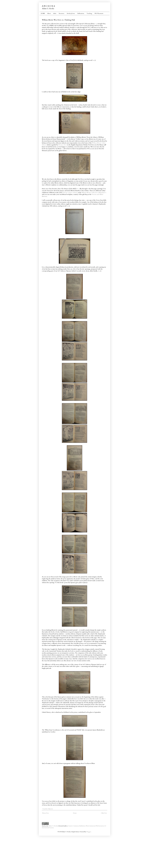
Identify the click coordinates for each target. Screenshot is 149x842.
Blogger (88, 832)
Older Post (104, 813)
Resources (61, 13)
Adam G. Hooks (53, 826)
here (94, 60)
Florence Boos (62, 145)
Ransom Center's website (69, 192)
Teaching (89, 13)
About (49, 13)
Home (75, 813)
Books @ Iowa (71, 13)
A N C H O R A (48, 6)
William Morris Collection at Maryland (93, 192)
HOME (43, 13)
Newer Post (45, 813)
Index (54, 13)
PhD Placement (99, 13)
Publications (80, 13)
